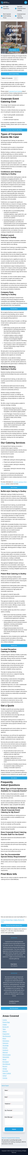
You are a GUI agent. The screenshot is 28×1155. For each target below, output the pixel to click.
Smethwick (5, 1050)
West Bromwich (7, 1036)
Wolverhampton (7, 1054)
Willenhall (5, 1052)
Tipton (2, 921)
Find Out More (14, 308)
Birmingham (6, 1061)
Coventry (5, 1078)
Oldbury (5, 1031)
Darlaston (5, 1047)
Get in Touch (14, 487)
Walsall (4, 1059)
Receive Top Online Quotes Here (14, 925)
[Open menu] (25, 2)
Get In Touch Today (14, 73)
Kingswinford (6, 1034)
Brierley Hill (21, 920)
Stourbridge (6, 1045)
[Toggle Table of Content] (14, 78)
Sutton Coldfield (7, 1073)
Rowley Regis (9, 920)
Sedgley (15, 920)
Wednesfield (6, 1057)
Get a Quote (13, 50)
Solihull (4, 1075)
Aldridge (5, 1068)
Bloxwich (5, 1066)
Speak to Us (14, 645)
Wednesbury (6, 1040)
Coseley (3, 920)
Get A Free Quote (14, 1008)
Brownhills (5, 1071)
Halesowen (5, 1043)
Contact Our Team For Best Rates (14, 130)
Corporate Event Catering (15, 91)
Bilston (4, 1038)
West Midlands (6, 1064)
